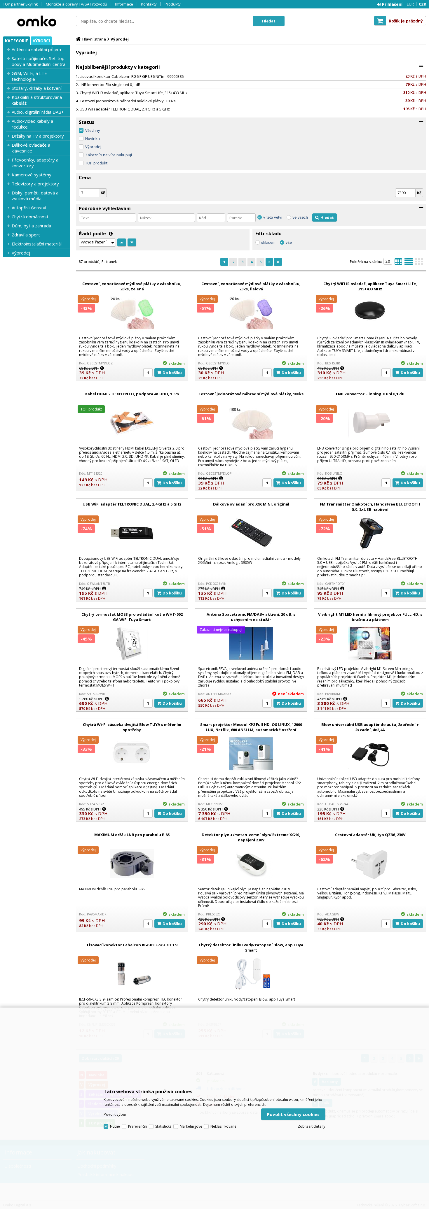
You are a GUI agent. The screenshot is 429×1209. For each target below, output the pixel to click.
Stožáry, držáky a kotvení (37, 88)
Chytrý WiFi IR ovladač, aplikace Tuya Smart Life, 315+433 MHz (134, 92)
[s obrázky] (408, 263)
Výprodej (21, 253)
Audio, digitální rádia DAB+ (38, 112)
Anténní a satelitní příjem (36, 49)
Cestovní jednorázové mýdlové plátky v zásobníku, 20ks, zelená (132, 286)
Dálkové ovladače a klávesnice (31, 148)
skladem (268, 242)
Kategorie (16, 40)
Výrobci (41, 40)
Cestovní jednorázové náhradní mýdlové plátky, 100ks (128, 100)
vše (289, 242)
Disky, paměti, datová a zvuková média (35, 195)
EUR (410, 4)
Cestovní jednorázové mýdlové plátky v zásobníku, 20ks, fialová (251, 286)
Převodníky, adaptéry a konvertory (35, 163)
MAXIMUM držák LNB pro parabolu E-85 (132, 834)
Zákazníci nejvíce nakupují (108, 154)
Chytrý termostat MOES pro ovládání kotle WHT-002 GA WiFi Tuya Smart (132, 617)
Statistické (163, 1126)
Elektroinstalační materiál (37, 244)
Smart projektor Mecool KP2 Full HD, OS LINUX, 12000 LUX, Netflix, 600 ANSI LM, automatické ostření (251, 727)
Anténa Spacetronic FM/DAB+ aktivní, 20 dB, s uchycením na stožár (251, 617)
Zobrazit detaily (311, 1126)
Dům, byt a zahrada (31, 226)
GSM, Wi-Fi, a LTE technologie (29, 76)
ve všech (300, 217)
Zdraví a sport (26, 235)
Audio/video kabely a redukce (32, 124)
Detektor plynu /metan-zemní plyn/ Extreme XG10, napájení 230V (251, 837)
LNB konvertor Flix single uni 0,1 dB (110, 84)
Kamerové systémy (31, 175)
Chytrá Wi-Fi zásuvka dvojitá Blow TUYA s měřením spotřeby (132, 727)
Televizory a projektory (35, 184)
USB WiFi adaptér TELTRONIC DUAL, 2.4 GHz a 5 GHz (125, 109)
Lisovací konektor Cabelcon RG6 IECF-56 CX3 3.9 (132, 944)
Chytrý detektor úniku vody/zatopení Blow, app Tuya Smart (251, 947)
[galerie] (419, 263)
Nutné (115, 1126)
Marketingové (191, 1126)
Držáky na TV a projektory (38, 136)
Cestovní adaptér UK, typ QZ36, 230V (370, 834)
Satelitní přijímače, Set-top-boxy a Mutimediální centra (39, 61)
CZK (422, 4)
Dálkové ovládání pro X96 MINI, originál (251, 504)
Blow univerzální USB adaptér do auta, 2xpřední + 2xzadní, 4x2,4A (370, 727)
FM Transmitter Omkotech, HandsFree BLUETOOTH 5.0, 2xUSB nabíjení (370, 506)
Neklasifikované (223, 1126)
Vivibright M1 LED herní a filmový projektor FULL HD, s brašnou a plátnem (370, 617)
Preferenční (137, 1126)
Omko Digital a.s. (36, 21)
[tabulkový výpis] (398, 263)
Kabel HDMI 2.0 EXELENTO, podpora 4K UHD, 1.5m (132, 393)
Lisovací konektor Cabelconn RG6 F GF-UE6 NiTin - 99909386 (132, 76)
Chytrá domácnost (30, 217)
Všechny (92, 130)
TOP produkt (96, 163)
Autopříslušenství (29, 207)
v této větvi (272, 217)
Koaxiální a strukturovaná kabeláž (37, 100)
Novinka (92, 138)
